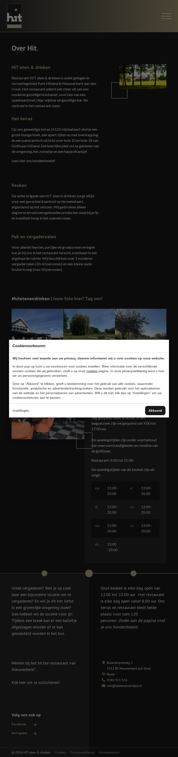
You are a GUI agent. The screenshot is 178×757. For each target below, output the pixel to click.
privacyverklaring (134, 371)
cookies (92, 371)
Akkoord (155, 410)
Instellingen (21, 410)
